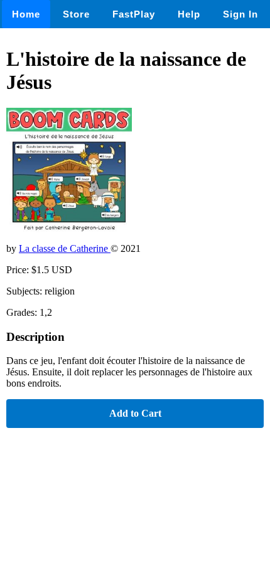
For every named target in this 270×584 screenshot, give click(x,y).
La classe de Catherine (65, 248)
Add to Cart (135, 413)
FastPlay (133, 14)
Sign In (240, 14)
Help (189, 14)
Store (76, 14)
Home (26, 14)
